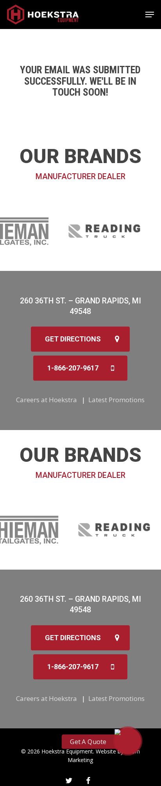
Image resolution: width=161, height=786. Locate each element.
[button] (149, 14)
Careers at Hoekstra (46, 399)
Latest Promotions (116, 399)
